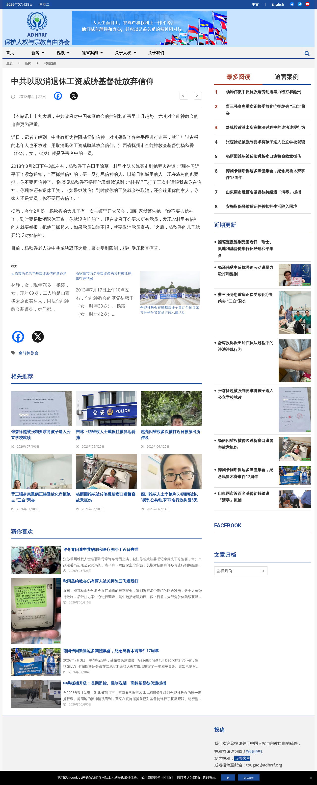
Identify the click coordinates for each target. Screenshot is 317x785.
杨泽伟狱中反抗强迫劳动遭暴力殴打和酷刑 (263, 91)
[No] (310, 777)
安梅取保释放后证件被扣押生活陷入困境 (261, 206)
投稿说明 (254, 751)
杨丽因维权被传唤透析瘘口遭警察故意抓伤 (105, 497)
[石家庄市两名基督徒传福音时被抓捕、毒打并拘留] (108, 297)
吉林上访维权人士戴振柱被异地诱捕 (105, 434)
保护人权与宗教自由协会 (37, 41)
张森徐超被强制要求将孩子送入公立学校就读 (41, 434)
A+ (184, 95)
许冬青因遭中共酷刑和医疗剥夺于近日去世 (100, 549)
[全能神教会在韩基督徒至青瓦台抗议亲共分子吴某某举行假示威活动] (170, 288)
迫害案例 (287, 76)
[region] (149, 28)
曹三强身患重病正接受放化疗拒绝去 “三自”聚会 (41, 497)
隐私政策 (249, 777)
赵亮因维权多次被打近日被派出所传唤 (170, 434)
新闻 (28, 63)
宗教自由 (50, 63)
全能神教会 (28, 352)
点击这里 (242, 758)
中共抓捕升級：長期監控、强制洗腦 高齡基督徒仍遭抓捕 (114, 683)
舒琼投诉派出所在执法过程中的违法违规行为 (265, 127)
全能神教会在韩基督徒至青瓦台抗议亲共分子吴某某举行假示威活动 (169, 310)
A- (198, 95)
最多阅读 (238, 76)
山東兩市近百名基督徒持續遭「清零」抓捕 (263, 192)
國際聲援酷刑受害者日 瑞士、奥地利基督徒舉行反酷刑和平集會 (245, 248)
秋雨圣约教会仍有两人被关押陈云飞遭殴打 (100, 581)
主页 (9, 63)
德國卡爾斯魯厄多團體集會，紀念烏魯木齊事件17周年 (111, 650)
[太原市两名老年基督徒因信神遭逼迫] (43, 294)
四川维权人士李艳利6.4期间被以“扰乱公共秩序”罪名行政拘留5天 (169, 497)
